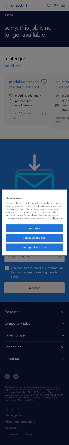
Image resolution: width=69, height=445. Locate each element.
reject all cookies (34, 237)
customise (35, 228)
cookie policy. (56, 218)
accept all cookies (35, 247)
